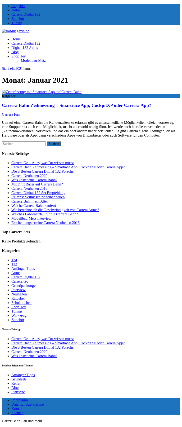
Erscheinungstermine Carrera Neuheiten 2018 (45, 223)
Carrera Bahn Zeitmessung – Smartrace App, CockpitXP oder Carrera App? (76, 105)
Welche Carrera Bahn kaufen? (33, 206)
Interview (18, 290)
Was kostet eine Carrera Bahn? (34, 180)
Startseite (18, 392)
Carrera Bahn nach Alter (29, 201)
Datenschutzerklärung (27, 404)
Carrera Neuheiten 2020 (29, 176)
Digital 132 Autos (24, 48)
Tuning (16, 23)
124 (14, 260)
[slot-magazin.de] (15, 31)
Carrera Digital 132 (25, 14)
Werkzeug (19, 315)
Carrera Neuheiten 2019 (29, 188)
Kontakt (17, 409)
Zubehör (17, 19)
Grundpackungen (24, 286)
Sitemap (17, 413)
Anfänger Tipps (23, 268)
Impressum (19, 400)
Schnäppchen (21, 303)
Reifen (16, 383)
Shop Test (18, 56)
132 (14, 264)
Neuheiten (19, 294)
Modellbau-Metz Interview (31, 218)
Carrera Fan (11, 114)
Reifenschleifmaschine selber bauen (38, 197)
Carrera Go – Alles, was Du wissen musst (42, 163)
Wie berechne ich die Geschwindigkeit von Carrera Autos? (55, 210)
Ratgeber (18, 6)
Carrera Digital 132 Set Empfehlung (38, 193)
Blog (15, 52)
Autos (15, 10)
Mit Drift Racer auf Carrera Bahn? (37, 184)
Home (16, 39)
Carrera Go (19, 281)
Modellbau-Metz (33, 60)
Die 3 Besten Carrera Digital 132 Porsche (42, 171)
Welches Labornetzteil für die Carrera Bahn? (44, 214)
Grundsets (19, 379)
